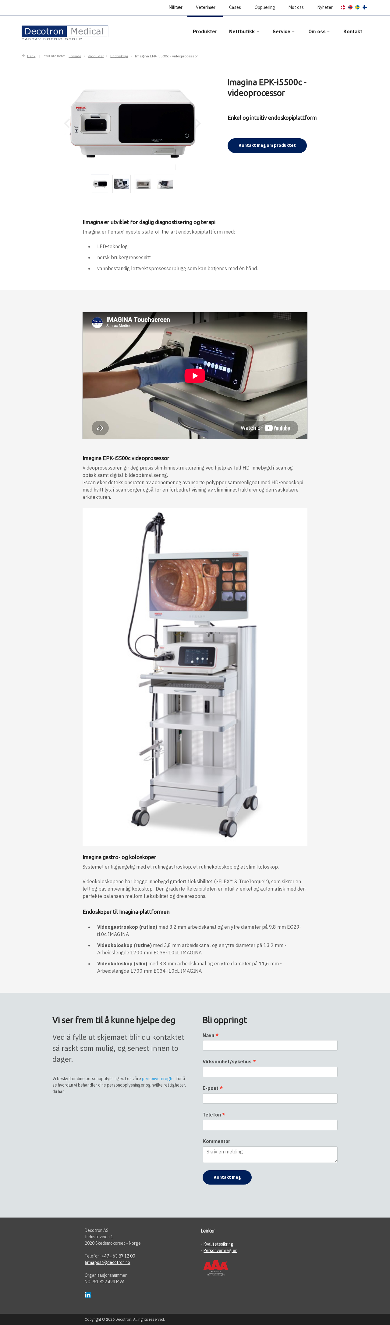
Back (31, 55)
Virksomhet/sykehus (229, 1061)
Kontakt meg (227, 1177)
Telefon (214, 1115)
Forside (75, 55)
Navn (210, 1035)
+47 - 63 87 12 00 (118, 1256)
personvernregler (158, 1078)
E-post (213, 1088)
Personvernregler (220, 1250)
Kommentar (216, 1141)
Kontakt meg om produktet (267, 145)
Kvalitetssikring (218, 1244)
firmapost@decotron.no (107, 1262)
